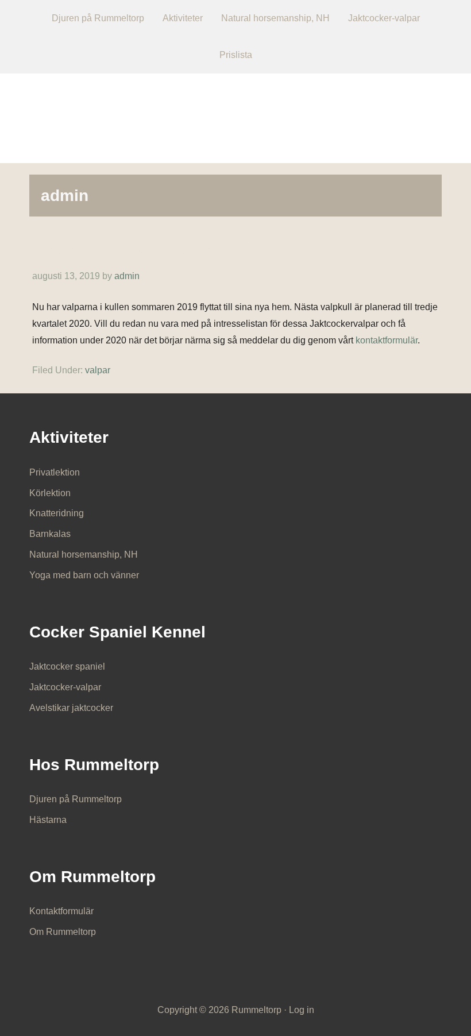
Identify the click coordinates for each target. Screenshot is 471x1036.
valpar (97, 370)
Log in (301, 1010)
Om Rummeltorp (62, 932)
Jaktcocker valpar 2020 (156, 245)
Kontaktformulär (61, 911)
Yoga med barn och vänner (84, 575)
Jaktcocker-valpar (65, 687)
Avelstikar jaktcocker (71, 708)
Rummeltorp (236, 110)
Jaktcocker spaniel (67, 666)
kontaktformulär (387, 340)
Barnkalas (50, 534)
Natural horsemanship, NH (83, 554)
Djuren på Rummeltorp (75, 799)
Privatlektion (54, 472)
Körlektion (50, 493)
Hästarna (48, 820)
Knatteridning (56, 513)
